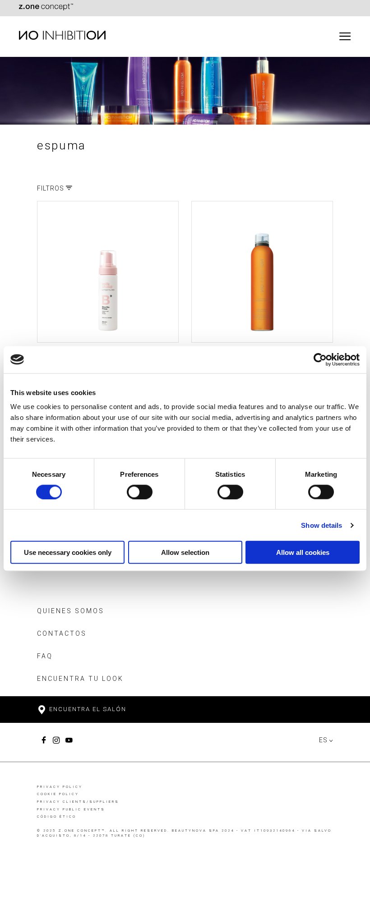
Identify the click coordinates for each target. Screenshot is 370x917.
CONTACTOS (62, 633)
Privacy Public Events (71, 809)
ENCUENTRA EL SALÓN (86, 709)
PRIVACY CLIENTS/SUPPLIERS (78, 802)
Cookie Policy (58, 794)
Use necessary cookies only (67, 552)
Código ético (56, 817)
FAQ (45, 656)
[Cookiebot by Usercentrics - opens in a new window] (320, 359)
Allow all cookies (302, 552)
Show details (321, 525)
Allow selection (185, 552)
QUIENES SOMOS (70, 610)
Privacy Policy (60, 787)
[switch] (140, 491)
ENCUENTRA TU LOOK (80, 678)
